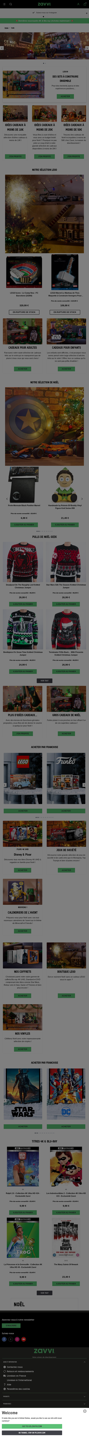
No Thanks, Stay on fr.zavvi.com (32, 1433)
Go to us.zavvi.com (32, 1426)
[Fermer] (84, 1411)
